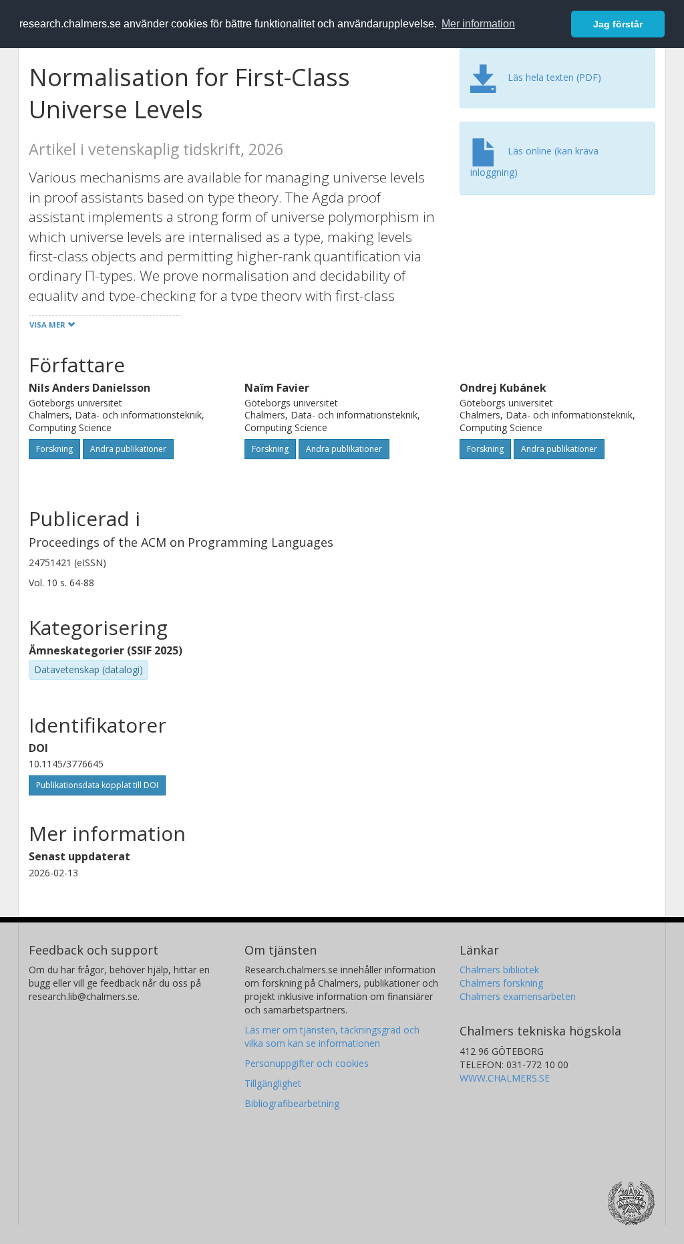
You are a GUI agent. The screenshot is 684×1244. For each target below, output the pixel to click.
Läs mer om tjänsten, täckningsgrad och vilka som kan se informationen (331, 1036)
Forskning (54, 449)
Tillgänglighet (272, 1083)
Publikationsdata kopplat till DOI (97, 785)
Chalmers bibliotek (499, 969)
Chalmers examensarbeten (518, 996)
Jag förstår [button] (618, 24)
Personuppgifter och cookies (306, 1063)
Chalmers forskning (501, 983)
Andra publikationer (128, 449)
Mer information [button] (478, 23)
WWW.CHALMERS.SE (505, 1078)
